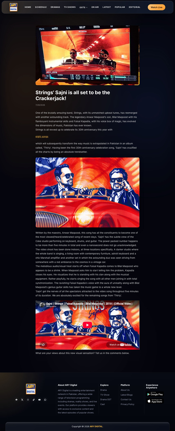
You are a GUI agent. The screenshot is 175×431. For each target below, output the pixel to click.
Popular (120, 7)
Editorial (134, 7)
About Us (125, 390)
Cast (102, 404)
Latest (107, 7)
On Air (95, 7)
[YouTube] (39, 399)
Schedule (41, 7)
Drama (103, 390)
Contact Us (126, 399)
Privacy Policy (127, 404)
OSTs (82, 7)
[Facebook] (16, 399)
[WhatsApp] (45, 399)
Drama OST (105, 399)
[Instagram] (28, 399)
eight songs (42, 136)
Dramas (55, 7)
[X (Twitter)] (22, 399)
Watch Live (156, 7)
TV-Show (104, 394)
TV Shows (70, 7)
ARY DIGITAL (96, 426)
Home (28, 7)
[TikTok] (33, 399)
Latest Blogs (127, 394)
